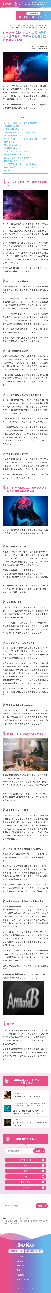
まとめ (7, 170)
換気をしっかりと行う (14, 161)
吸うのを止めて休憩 (13, 145)
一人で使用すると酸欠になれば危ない (20, 164)
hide (28, 118)
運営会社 (20, 1270)
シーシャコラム (23, 1256)
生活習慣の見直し (12, 148)
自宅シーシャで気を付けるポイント (19, 157)
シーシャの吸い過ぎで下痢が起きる (19, 132)
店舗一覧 (20, 1265)
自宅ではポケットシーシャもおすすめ (20, 167)
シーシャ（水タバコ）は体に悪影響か (20, 122)
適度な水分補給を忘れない (15, 154)
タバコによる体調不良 (14, 126)
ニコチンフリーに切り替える (16, 151)
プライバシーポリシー (26, 1279)
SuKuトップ (7, 1218)
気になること (22, 1261)
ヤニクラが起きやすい (14, 135)
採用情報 (20, 1274)
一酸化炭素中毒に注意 (14, 129)
